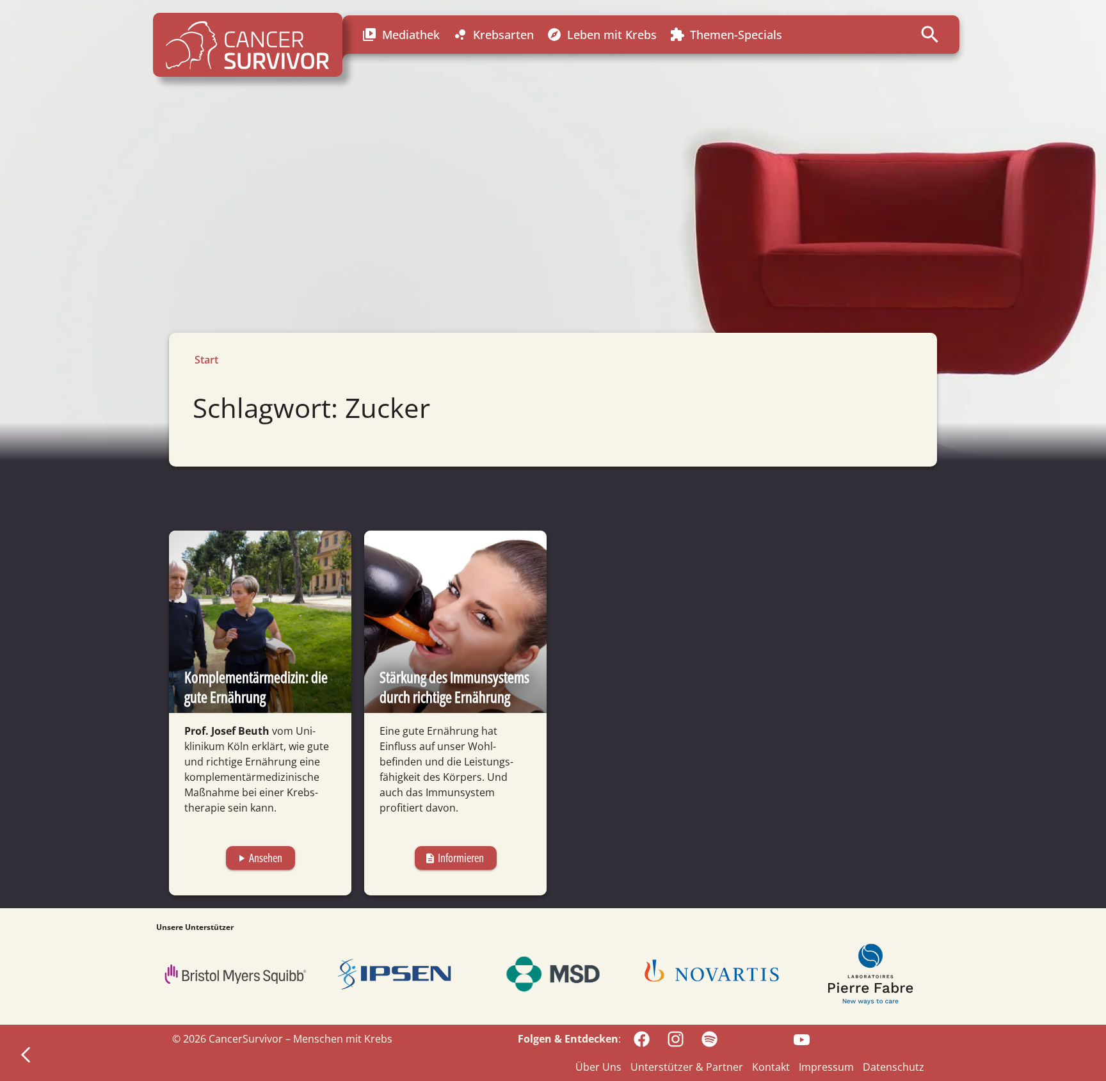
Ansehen (259, 857)
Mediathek (401, 35)
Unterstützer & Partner (686, 1067)
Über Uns (598, 1067)
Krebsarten (493, 35)
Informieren (454, 857)
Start (206, 360)
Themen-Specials (725, 35)
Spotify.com (752, 1038)
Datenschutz (893, 1067)
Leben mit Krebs (602, 35)
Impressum (826, 1067)
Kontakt (771, 1067)
